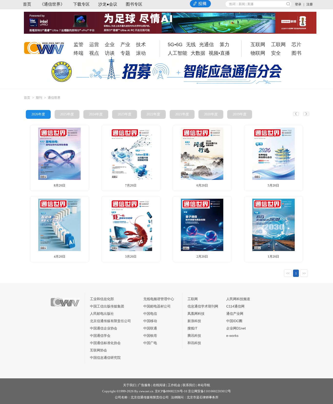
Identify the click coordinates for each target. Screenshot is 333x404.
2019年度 (239, 114)
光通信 (206, 44)
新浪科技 (194, 321)
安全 (276, 53)
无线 (191, 44)
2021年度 (182, 114)
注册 (309, 4)
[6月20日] (202, 153)
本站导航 (203, 385)
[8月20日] (59, 153)
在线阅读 (159, 385)
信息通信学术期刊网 (202, 306)
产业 (125, 44)
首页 (27, 4)
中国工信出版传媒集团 (107, 306)
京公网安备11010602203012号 (209, 391)
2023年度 (124, 114)
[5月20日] (273, 153)
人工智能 (177, 53)
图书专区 (134, 4)
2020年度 (211, 114)
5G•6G (175, 44)
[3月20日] (131, 224)
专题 (125, 53)
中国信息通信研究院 (105, 358)
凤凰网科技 (196, 314)
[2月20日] (202, 224)
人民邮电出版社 (102, 314)
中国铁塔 (150, 336)
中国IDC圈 (234, 321)
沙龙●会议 (107, 4)
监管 (78, 44)
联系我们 (189, 385)
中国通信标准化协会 (105, 343)
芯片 (296, 44)
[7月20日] (131, 153)
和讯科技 (194, 343)
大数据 (198, 53)
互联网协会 (98, 350)
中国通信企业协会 (103, 328)
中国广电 (150, 343)
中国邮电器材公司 (157, 306)
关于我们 (129, 385)
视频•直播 (219, 53)
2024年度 (96, 114)
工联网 (278, 44)
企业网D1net (236, 328)
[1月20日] (273, 224)
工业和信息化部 (102, 299)
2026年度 (38, 114)
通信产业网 (234, 314)
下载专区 (81, 4)
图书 (296, 53)
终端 (78, 53)
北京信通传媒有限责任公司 (110, 321)
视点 (94, 53)
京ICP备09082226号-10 (171, 391)
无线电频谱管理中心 (158, 299)
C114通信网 (235, 306)
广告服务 (144, 385)
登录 (298, 4)
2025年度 (67, 114)
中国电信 (150, 314)
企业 (110, 44)
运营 (94, 44)
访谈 (110, 53)
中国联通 (150, 328)
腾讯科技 (194, 336)
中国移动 (150, 321)
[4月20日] (59, 224)
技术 (141, 44)
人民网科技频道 (238, 299)
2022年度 (153, 114)
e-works (232, 336)
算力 (224, 44)
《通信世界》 (52, 4)
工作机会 (174, 385)
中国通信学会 (100, 336)
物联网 (258, 53)
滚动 (141, 53)
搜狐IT (192, 328)
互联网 (258, 44)
